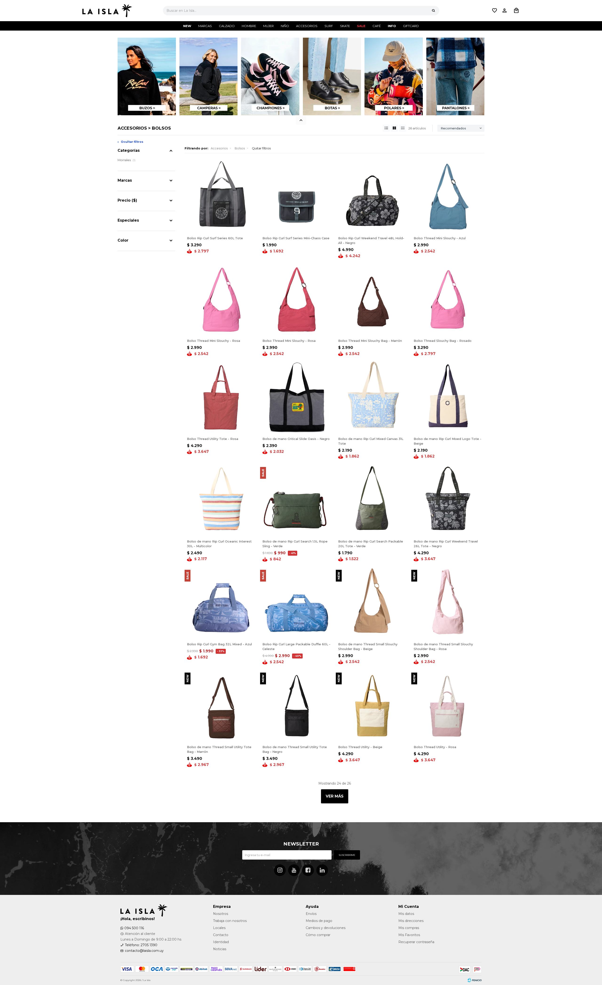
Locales (219, 928)
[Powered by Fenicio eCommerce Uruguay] (474, 980)
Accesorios (306, 26)
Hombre (249, 26)
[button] (433, 10)
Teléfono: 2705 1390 (141, 945)
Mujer (268, 26)
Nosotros (220, 914)
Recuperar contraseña (416, 942)
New (187, 26)
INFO (392, 26)
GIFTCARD (411, 26)
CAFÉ (376, 26)
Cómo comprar (318, 935)
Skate (345, 26)
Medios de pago (319, 921)
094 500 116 (134, 928)
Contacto (220, 935)
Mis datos (406, 914)
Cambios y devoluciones (325, 928)
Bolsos (240, 148)
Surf (329, 26)
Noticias (219, 949)
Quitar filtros (261, 148)
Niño (285, 26)
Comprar (221, 228)
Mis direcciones (411, 921)
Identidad (221, 942)
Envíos (311, 914)
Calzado (227, 26)
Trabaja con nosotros (230, 921)
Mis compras (408, 928)
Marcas (205, 26)
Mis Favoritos (409, 935)
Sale (361, 26)
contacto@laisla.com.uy (144, 951)
